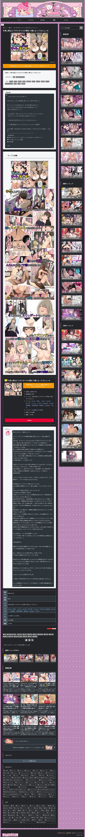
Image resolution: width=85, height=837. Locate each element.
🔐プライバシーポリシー (78, 833)
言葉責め (23, 83)
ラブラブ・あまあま (9, 83)
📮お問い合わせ (61, 833)
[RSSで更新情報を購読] (32, 640)
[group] (11, 658)
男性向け (42, 81)
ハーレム (11, 81)
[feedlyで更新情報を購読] (29, 640)
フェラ (15, 81)
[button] (53, 658)
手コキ (15, 83)
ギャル (19, 83)
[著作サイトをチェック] (26, 640)
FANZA (29, 420)
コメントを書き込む (29, 761)
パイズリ (47, 81)
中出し (24, 81)
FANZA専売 (29, 81)
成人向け (19, 81)
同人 (14, 77)
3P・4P (33, 81)
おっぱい (38, 81)
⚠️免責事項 (68, 833)
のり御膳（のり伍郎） (20, 77)
